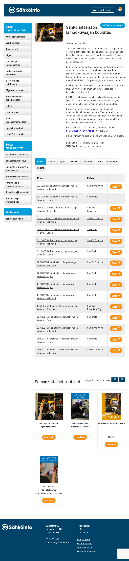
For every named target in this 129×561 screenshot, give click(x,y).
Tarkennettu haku (14, 218)
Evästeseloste (84, 547)
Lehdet (9, 106)
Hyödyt (63, 161)
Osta (115, 186)
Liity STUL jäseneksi (15, 134)
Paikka (40, 161)
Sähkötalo (92, 196)
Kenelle (74, 161)
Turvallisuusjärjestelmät (17, 192)
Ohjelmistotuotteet (15, 90)
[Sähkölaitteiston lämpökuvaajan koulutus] (49, 32)
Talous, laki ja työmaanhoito (12, 200)
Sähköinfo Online (95, 185)
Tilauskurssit (12, 49)
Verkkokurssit (12, 43)
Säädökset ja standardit (17, 154)
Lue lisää (48, 437)
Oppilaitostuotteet (14, 128)
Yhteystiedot (83, 539)
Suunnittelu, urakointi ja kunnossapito (17, 169)
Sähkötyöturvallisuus (16, 160)
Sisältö (51, 161)
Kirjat (8, 55)
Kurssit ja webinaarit (15, 36)
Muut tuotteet (12, 112)
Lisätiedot (112, 161)
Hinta (100, 161)
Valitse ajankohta (114, 25)
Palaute (40, 167)
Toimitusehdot (84, 543)
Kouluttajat (88, 161)
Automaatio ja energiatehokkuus (14, 184)
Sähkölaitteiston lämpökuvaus (111, 423)
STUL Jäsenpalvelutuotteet (16, 120)
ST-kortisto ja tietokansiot (12, 82)
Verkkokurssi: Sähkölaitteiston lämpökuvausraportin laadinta (48, 489)
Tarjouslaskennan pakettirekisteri (14, 98)
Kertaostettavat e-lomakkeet (14, 73)
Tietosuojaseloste (85, 551)
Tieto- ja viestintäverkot (17, 176)
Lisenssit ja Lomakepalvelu (13, 63)
